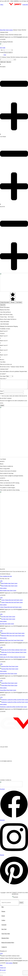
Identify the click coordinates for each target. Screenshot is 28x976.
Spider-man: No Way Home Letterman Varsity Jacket (12, 657)
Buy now (9, 62)
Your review (3, 378)
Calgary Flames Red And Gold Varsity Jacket (10, 607)
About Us (2, 775)
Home (1, 30)
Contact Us (2, 773)
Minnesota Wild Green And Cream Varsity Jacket (11, 640)
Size (2, 50)
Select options (9, 963)
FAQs (1, 777)
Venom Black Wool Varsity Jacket (8, 690)
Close (1, 953)
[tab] (5, 302)
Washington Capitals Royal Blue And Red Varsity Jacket (13, 706)
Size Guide (2, 47)
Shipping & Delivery (5, 763)
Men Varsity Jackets (8, 30)
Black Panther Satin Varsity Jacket (8, 590)
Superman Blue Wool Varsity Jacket (8, 673)
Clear (5, 54)
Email (2, 393)
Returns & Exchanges (5, 765)
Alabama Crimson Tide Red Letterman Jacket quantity (14, 57)
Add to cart (3, 62)
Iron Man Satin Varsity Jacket (7, 623)
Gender (2, 52)
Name (2, 391)
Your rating (3, 376)
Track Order (3, 770)
